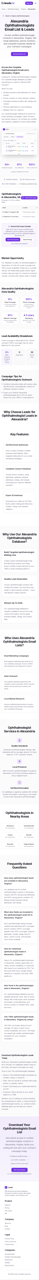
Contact (7, 1229)
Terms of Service (10, 1241)
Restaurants (8, 1260)
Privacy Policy (9, 1239)
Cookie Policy (9, 1244)
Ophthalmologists (13, 9)
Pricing (7, 1208)
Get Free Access (13, 239)
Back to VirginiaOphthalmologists (17, 16)
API (6, 1213)
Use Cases (8, 1211)
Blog (6, 1226)
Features (7, 1205)
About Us (8, 1223)
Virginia (23, 9)
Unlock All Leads (30, 198)
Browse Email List (19, 54)
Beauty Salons (9, 1265)
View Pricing (27, 239)
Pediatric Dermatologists (13, 1257)
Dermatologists (10, 1254)
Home (4, 9)
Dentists (7, 1262)
